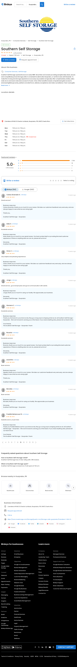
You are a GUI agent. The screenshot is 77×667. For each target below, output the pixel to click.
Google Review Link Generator (62, 570)
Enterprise (17, 557)
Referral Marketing (19, 579)
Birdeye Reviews (43, 584)
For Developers (57, 579)
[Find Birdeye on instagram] (46, 647)
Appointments (5, 581)
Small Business (18, 554)
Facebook (22, 524)
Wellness (17, 638)
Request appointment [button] (15, 511)
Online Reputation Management (24, 573)
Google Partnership (4, 624)
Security (26, 656)
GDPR (32, 656)
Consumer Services (19, 41)
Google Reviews (19, 586)
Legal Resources (43, 590)
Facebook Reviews (19, 592)
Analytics (4, 617)
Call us (10, 515)
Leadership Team (43, 557)
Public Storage (18, 629)
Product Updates (43, 575)
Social (3, 578)
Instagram (62, 524)
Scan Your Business (59, 573)
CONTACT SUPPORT (66, 647)
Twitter (32, 524)
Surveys (3, 598)
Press (40, 572)
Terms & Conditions (7, 656)
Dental (16, 611)
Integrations (5, 620)
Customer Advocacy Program (62, 589)
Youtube (51, 524)
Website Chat (18, 582)
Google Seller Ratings (5, 567)
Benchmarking (5, 604)
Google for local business (22, 564)
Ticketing (4, 607)
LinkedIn (41, 524)
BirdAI (3, 614)
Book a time (42, 563)
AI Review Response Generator (62, 567)
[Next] (73, 487)
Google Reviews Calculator (61, 564)
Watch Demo (42, 560)
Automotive (18, 608)
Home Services (18, 620)
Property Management (21, 626)
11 (26, 442)
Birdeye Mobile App (7, 628)
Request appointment (29, 60)
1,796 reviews (17, 52)
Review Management (20, 567)
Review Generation (20, 570)
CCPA (41, 656)
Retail (16, 635)
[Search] (42, 4)
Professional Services (59, 557)
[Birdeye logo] (7, 4)
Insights (3, 601)
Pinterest (13, 527)
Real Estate (17, 632)
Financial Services (19, 614)
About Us (41, 554)
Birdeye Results (43, 587)
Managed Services (58, 554)
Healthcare (17, 617)
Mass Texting (5, 584)
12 (29, 442)
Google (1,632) (29, 189)
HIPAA (36, 656)
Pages (3, 563)
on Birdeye (23, 195)
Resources (41, 566)
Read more (4, 85)
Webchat (4, 575)
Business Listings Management (24, 595)
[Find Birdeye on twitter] (39, 647)
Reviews (3, 557)
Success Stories (43, 581)
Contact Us (42, 593)
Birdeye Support (58, 582)
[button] (2, 442)
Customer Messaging (21, 576)
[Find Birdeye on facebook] (35, 647)
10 (24, 442)
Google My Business (20, 589)
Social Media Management (22, 601)
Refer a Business (58, 586)
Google (13, 524)
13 (32, 442)
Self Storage (32, 41)
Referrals (4, 560)
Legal (15, 623)
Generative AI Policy (50, 656)
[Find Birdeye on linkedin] (42, 647)
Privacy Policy (19, 656)
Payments (4, 587)
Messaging (4, 595)
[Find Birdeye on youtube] (50, 647)
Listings (3, 554)
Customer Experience (20, 598)
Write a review (69, 4)
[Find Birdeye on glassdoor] (53, 647)
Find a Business (58, 576)
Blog (39, 569)
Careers (40, 578)
